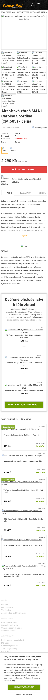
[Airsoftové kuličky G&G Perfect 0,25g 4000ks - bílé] (24, 511)
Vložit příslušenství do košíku (24, 405)
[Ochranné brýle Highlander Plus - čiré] (20, 429)
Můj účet (5, 643)
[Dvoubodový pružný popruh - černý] (21, 540)
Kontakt (4, 605)
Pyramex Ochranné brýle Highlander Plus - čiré (22, 435)
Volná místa (6, 610)
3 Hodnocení (14, 127)
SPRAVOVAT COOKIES (24, 695)
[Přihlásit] (32, 4)
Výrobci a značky (8, 631)
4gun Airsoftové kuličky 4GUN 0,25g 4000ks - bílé (24, 390)
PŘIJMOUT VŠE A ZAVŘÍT (24, 687)
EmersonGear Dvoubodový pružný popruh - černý (22, 545)
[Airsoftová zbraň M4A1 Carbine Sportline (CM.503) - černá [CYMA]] (24, 17)
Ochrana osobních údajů (11, 628)
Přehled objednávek (9, 646)
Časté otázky (6, 651)
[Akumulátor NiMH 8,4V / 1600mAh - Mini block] (24, 482)
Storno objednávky (9, 648)
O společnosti (7, 607)
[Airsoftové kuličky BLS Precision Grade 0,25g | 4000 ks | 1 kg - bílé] (24, 566)
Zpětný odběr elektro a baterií (13, 613)
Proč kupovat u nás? (9, 622)
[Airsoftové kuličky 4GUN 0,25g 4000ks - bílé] (22, 455)
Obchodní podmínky (9, 625)
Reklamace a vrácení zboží (12, 640)
